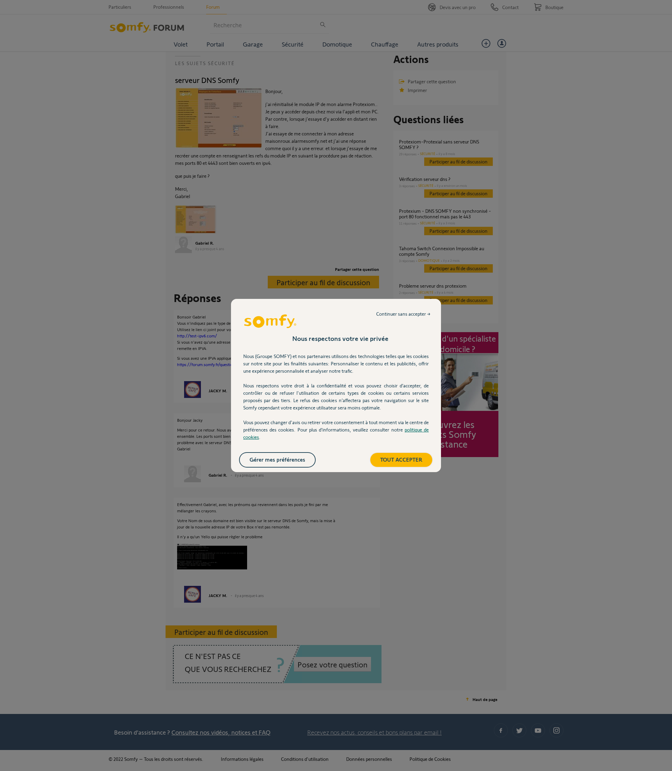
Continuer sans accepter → (403, 314)
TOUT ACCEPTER (401, 459)
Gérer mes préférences (277, 459)
